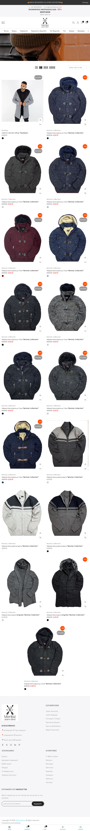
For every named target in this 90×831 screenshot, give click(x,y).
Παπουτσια (49, 779)
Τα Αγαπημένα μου (8, 771)
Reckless (5, 130)
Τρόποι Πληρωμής (52, 715)
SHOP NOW (45, 12)
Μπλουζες (49, 760)
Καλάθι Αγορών (6, 764)
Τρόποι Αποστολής (52, 711)
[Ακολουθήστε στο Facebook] (3, 745)
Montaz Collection (54, 130)
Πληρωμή (5, 767)
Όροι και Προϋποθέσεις (53, 726)
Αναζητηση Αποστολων (9, 775)
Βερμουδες (49, 771)
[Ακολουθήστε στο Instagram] (11, 745)
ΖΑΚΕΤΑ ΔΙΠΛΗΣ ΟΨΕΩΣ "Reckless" (15, 133)
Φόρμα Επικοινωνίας (52, 730)
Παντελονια (49, 767)
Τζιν (64, 31)
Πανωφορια (49, 764)
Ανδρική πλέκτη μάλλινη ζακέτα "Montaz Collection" (65, 477)
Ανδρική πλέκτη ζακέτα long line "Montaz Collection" (21, 615)
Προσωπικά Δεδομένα (53, 722)
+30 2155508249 (36, 7)
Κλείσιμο (5, 2)
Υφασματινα (24, 31)
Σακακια (71, 31)
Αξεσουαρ (49, 782)
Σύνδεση (4, 756)
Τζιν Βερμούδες (55, 31)
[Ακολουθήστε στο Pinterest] (19, 745)
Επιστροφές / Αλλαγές (53, 719)
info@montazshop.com (54, 7)
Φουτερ (6, 31)
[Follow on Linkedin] (15, 745)
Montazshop (15, 823)
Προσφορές (81, 31)
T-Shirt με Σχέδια (52, 756)
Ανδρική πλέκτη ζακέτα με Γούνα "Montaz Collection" (65, 133)
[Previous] (2, 31)
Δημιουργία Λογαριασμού (10, 760)
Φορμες (14, 31)
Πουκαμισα (49, 775)
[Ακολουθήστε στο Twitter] (7, 745)
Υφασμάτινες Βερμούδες (39, 31)
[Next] (88, 31)
